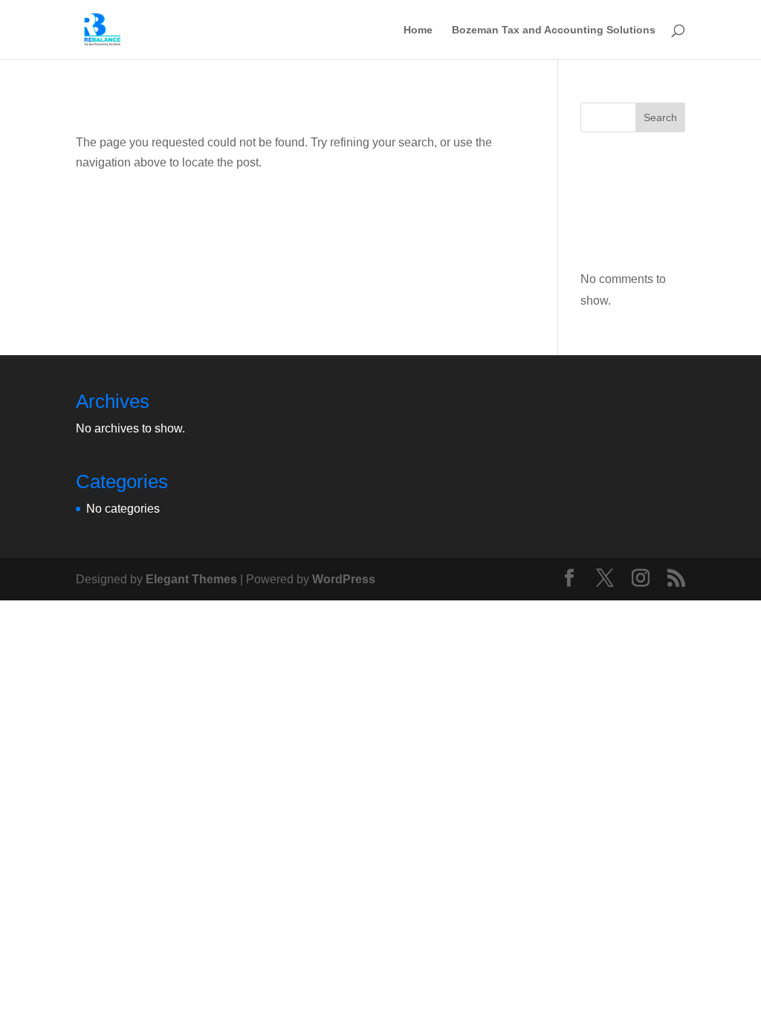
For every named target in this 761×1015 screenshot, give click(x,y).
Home (418, 30)
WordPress (343, 579)
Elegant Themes (191, 579)
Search (660, 117)
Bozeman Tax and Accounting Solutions (553, 30)
